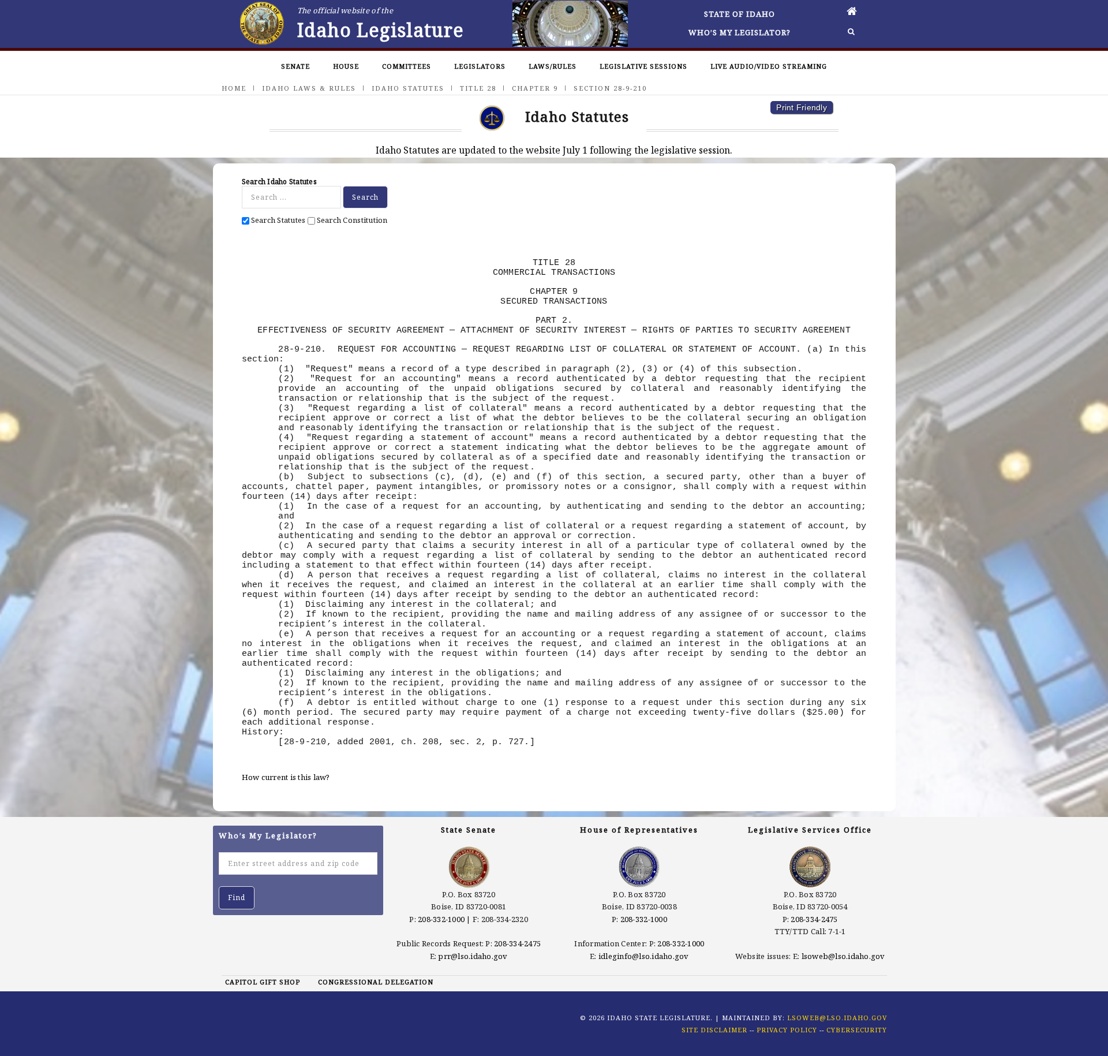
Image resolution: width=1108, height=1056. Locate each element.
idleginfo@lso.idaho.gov (643, 956)
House (346, 66)
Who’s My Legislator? (739, 32)
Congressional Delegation (375, 981)
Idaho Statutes (408, 88)
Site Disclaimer (714, 1029)
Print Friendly (801, 107)
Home (234, 88)
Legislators (480, 66)
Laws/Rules (553, 66)
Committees (406, 66)
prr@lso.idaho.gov (472, 956)
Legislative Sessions (643, 66)
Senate (295, 66)
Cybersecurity (856, 1029)
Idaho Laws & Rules (309, 88)
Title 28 (478, 88)
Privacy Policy (787, 1029)
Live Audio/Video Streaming (768, 66)
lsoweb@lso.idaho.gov (843, 956)
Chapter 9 (535, 88)
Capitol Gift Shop (262, 981)
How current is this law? (286, 777)
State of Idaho (739, 14)
